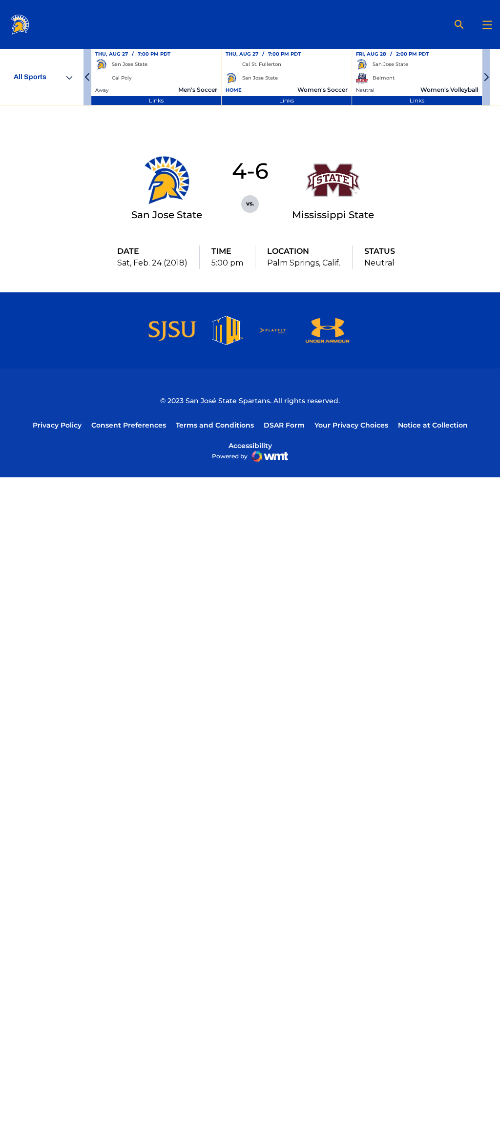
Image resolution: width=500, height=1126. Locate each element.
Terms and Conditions (215, 425)
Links (156, 100)
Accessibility (250, 445)
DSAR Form (284, 425)
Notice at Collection (433, 425)
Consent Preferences (128, 425)
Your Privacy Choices (351, 425)
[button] (87, 77)
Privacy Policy (57, 425)
